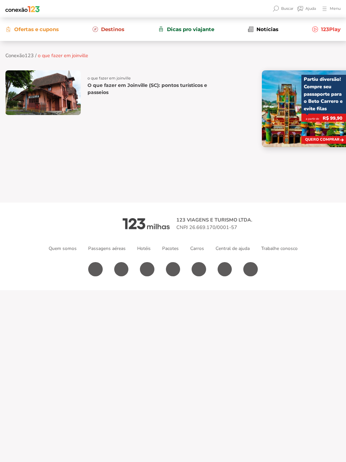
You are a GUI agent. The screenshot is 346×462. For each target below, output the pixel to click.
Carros (197, 248)
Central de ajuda (233, 248)
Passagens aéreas (107, 248)
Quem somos (63, 248)
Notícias (267, 29)
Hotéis (144, 248)
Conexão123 (19, 55)
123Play (331, 29)
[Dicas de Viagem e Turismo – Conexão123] (22, 9)
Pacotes (170, 248)
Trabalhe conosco (279, 248)
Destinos (112, 29)
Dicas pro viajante (190, 29)
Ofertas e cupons (36, 29)
